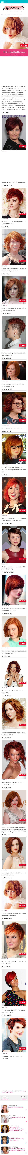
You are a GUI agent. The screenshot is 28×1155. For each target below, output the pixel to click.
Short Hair (4, 1092)
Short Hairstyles (7, 14)
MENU (6, 2)
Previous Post (5, 1099)
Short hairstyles (9, 1092)
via (5, 151)
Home (2, 14)
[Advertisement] (14, 71)
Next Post (24, 1099)
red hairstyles (22, 1091)
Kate (7, 55)
